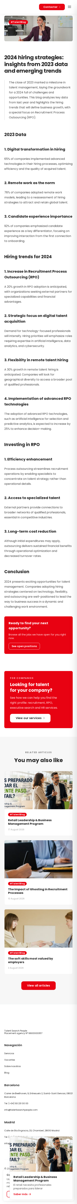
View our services (29, 718)
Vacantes (9, 1059)
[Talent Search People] (14, 7)
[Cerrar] (67, 1141)
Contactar (50, 7)
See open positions (24, 646)
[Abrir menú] (69, 7)
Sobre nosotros (12, 1066)
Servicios (9, 1053)
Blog (6, 1072)
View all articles (38, 985)
